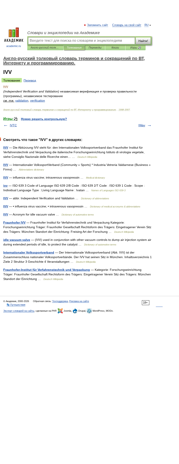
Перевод (30, 80)
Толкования (74, 47)
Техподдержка (60, 301)
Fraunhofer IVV (14, 222)
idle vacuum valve (16, 240)
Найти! (143, 41)
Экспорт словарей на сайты (18, 310)
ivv (5, 185)
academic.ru (13, 46)
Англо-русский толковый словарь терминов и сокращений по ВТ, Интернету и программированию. (45, 47)
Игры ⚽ (135, 47)
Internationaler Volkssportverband (28, 252)
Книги (115, 47)
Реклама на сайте (79, 301)
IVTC (13, 125)
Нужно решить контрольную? (44, 119)
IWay (141, 125)
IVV (5, 147)
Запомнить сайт (98, 25)
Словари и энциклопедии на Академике (63, 33)
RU (146, 25)
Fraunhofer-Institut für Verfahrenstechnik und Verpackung (46, 269)
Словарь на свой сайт (126, 25)
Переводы (95, 47)
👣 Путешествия (16, 304)
